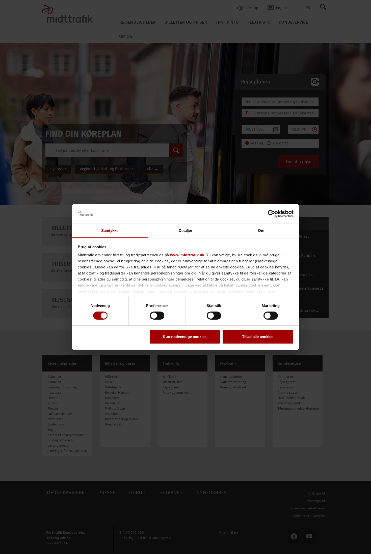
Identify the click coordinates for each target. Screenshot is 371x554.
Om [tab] (261, 230)
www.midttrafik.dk (187, 255)
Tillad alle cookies (257, 336)
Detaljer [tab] (186, 230)
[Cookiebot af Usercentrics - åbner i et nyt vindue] (271, 214)
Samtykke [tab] (110, 230)
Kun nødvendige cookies (184, 336)
